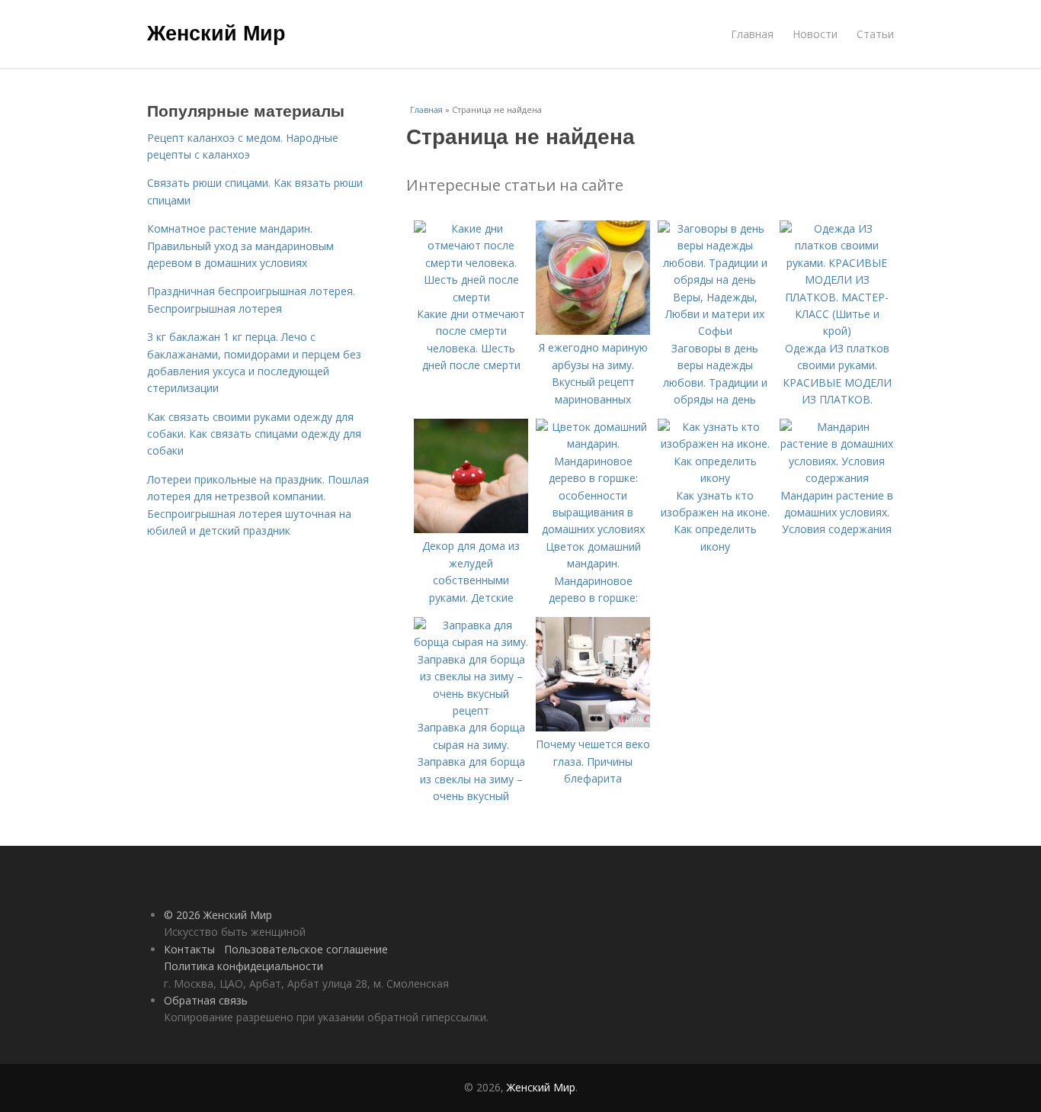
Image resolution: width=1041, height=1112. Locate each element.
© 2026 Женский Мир (218, 915)
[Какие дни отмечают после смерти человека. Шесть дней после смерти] (471, 297)
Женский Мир (216, 32)
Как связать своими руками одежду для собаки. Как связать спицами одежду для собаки (254, 434)
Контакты (189, 949)
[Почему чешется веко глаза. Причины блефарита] (593, 727)
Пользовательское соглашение (306, 949)
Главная (752, 34)
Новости (815, 34)
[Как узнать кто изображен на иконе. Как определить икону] (715, 478)
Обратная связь (206, 1000)
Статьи (875, 34)
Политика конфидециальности (243, 966)
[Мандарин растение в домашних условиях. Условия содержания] (837, 478)
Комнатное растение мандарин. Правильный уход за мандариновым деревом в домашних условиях (240, 245)
